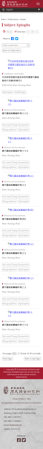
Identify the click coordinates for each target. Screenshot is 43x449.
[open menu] (38, 4)
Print (9, 32)
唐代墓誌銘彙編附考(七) (14, 185)
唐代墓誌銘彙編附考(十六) (15, 325)
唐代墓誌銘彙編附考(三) (14, 253)
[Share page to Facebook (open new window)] (12, 38)
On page (7, 353)
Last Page (36, 359)
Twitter (24, 440)
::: (1, 16)
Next (27, 359)
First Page (7, 359)
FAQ (29, 399)
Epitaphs (8, 92)
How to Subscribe (11, 50)
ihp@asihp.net (16, 425)
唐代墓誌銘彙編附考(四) (14, 219)
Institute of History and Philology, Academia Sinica (15, 4)
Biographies (9, 129)
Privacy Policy (19, 399)
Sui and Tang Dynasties (16, 125)
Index (3, 19)
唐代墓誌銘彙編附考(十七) (15, 151)
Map (33, 413)
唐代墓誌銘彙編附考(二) (14, 287)
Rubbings (20, 92)
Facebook (19, 440)
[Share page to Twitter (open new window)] (16, 38)
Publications (13, 19)
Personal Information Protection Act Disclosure (21, 403)
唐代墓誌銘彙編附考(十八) (15, 113)
